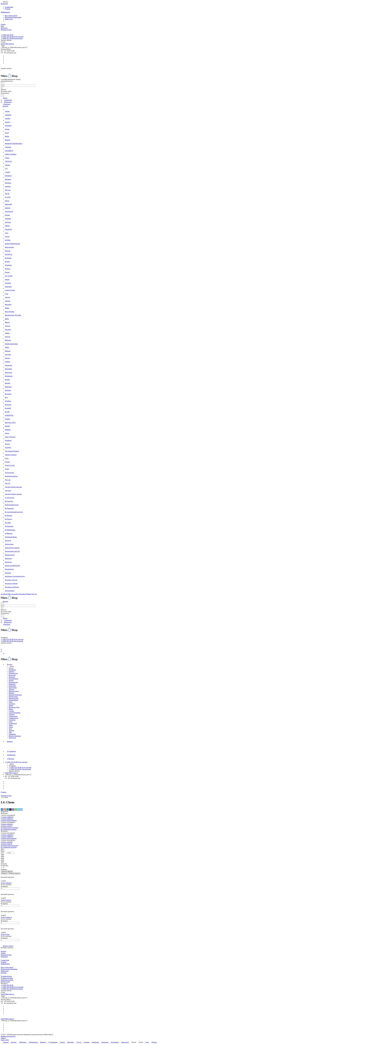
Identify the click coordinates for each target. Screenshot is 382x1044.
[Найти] (2, 95)
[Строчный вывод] (2, 875)
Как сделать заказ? (11, 15)
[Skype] (19, 809)
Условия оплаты (6, 976)
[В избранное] (2, 890)
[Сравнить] (2, 892)
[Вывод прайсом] (4, 875)
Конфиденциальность (8, 1036)
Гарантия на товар (7, 980)
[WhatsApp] (16, 809)
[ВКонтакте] (2, 809)
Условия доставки (7, 978)
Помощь (3, 973)
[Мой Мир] (7, 809)
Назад (11, 666)
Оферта (3, 1038)
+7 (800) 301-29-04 (12, 38)
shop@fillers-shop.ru (7, 44)
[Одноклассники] (5, 809)
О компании (9, 7)
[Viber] (13, 809)
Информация (5, 964)
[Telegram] (21, 809)
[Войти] (2, 647)
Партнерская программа (13, 17)
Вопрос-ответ (5, 981)
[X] (10, 809)
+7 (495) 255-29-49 (7, 35)
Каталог (3, 951)
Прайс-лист (9, 19)
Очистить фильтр (14, 873)
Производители (6, 955)
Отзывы (7, 9)
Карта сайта (5, 1040)
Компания (4, 956)
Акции (3, 953)
